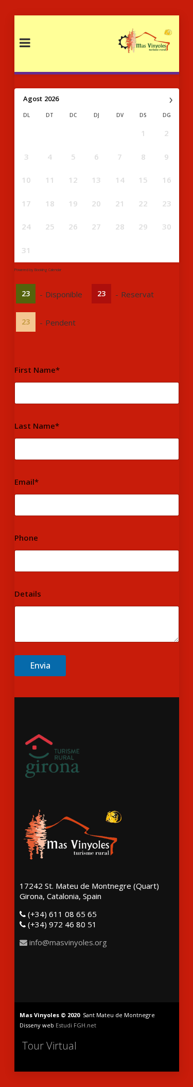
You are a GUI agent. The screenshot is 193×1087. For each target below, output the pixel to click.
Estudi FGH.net (76, 1025)
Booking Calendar (47, 270)
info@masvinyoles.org (67, 942)
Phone (26, 537)
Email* (26, 481)
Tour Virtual (49, 1046)
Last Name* (36, 426)
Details (27, 593)
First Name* (37, 370)
